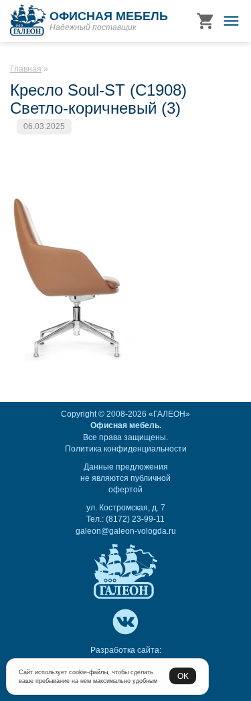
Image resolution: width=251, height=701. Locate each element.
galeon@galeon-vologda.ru (126, 531)
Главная (25, 69)
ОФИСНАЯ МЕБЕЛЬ (109, 16)
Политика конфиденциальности (126, 449)
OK (183, 676)
